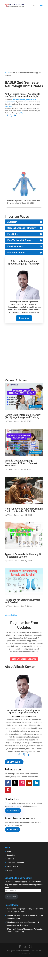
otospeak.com (10, 102)
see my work (14, 762)
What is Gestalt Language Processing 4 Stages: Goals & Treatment (21, 463)
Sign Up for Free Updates (24, 659)
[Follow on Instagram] (22, 783)
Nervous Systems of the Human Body (23, 200)
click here (13, 810)
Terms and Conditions (15, 863)
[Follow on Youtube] (29, 783)
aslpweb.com (31, 100)
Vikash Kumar (16, 203)
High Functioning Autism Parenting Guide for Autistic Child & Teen (24, 510)
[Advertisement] (24, 43)
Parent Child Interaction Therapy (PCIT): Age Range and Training (22, 416)
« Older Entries (11, 615)
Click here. (8, 106)
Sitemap (10, 870)
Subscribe (11, 897)
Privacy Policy (12, 866)
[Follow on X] (15, 783)
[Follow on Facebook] (8, 783)
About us (10, 859)
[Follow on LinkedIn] (36, 783)
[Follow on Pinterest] (8, 790)
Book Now (24, 318)
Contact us (11, 855)
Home (7, 72)
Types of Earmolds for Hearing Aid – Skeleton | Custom (23, 555)
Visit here (12, 829)
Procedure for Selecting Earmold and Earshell (22, 601)
